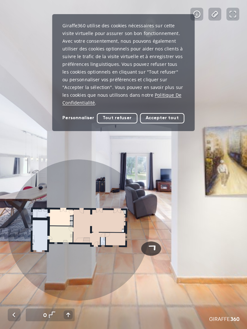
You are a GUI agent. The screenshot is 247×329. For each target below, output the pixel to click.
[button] (78, 230)
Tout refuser (117, 117)
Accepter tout (162, 117)
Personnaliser (78, 117)
